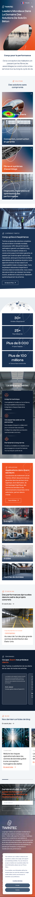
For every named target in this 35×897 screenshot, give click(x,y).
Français (27, 3)
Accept (17, 885)
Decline (18, 890)
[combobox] (27, 3)
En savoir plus (6, 604)
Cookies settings (17, 880)
